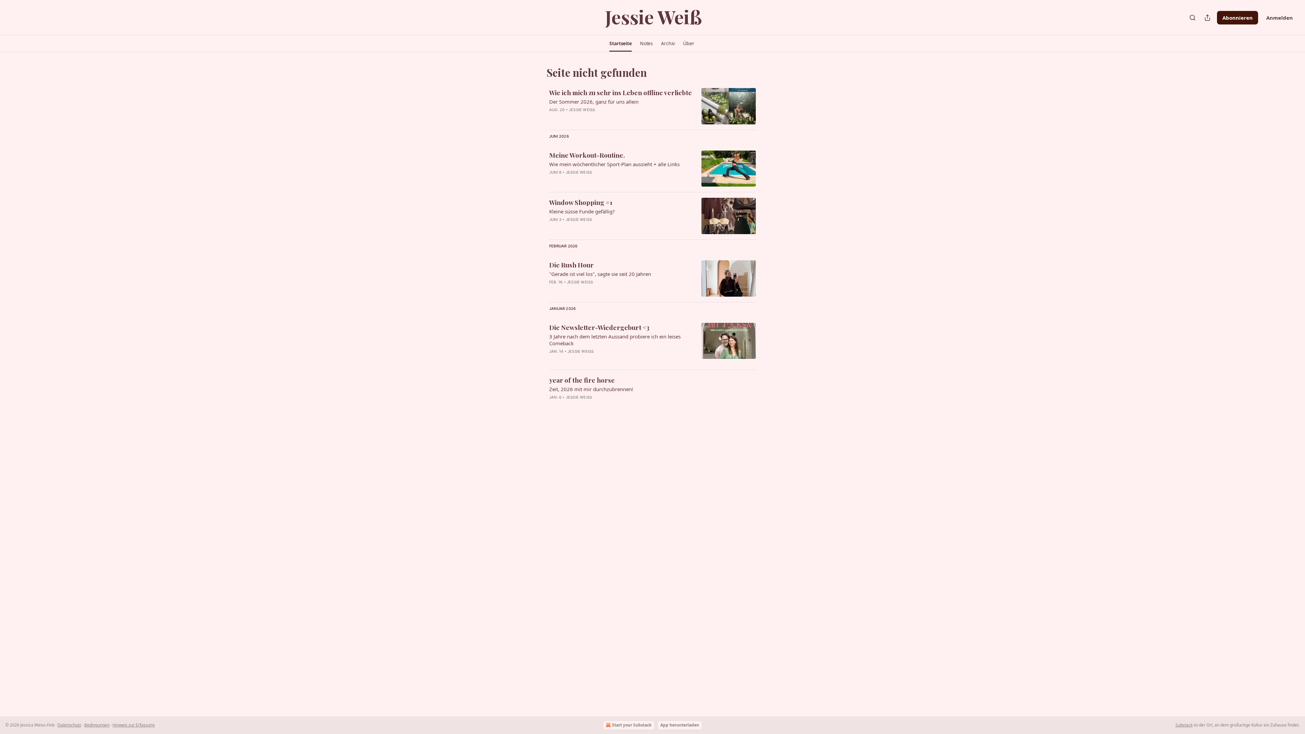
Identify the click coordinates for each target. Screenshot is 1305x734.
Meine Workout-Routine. (587, 155)
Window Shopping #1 (580, 202)
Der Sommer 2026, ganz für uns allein (594, 101)
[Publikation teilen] (1207, 17)
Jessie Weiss (582, 109)
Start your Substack (631, 725)
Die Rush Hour (571, 264)
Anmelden (1279, 17)
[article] (652, 106)
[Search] (1192, 17)
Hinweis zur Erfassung (133, 725)
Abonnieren (1237, 17)
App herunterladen (679, 725)
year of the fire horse (582, 379)
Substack (1184, 725)
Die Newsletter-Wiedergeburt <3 (599, 327)
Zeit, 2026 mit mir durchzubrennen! (591, 389)
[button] (620, 43)
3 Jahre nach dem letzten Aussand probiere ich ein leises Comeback (615, 340)
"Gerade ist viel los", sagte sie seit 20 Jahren (600, 273)
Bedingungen (96, 725)
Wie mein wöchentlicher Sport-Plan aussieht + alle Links (614, 164)
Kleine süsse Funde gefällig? (582, 211)
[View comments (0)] (603, 181)
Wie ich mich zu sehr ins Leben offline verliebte (620, 92)
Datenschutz (69, 725)
